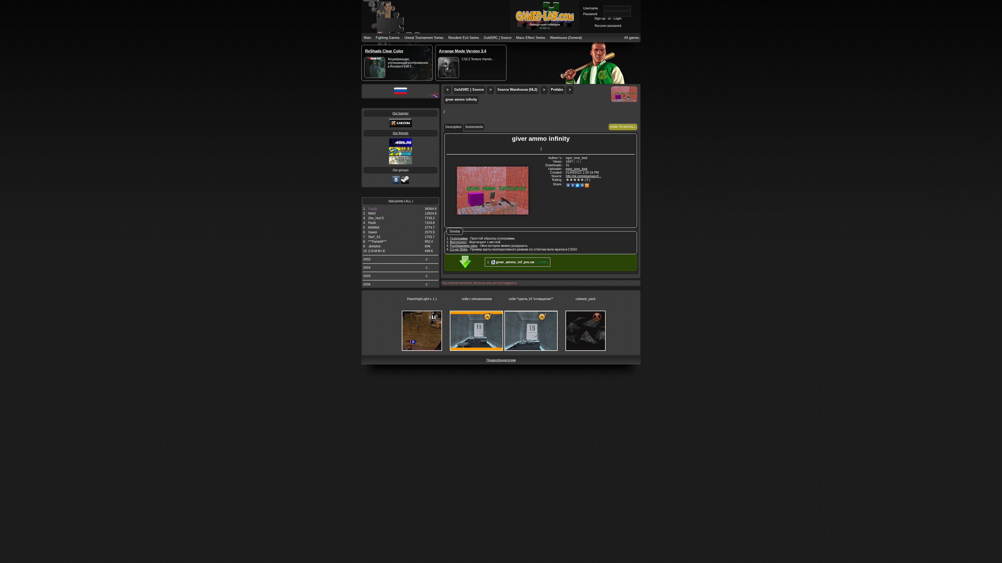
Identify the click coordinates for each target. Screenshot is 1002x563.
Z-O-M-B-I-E (376, 251)
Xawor (372, 232)
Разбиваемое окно (464, 246)
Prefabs (557, 89)
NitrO (371, 213)
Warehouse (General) (566, 38)
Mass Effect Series (530, 38)
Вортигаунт (458, 242)
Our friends (400, 133)
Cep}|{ (372, 209)
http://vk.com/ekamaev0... (583, 176)
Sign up (599, 18)
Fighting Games (388, 38)
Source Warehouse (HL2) (517, 89)
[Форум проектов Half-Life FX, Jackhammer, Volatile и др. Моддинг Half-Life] (400, 163)
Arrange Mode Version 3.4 (462, 51)
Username (590, 8)
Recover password (608, 26)
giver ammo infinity (461, 99)
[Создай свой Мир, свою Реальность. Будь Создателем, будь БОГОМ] (400, 154)
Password (590, 14)
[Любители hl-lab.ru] (405, 183)
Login (617, 18)
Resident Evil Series (463, 38)
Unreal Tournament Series (424, 38)
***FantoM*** (377, 241)
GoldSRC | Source (497, 38)
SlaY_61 (374, 237)
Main (367, 38)
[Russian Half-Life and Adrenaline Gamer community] (400, 145)
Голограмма (459, 238)
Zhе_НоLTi (376, 218)
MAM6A (373, 227)
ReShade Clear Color (384, 51)
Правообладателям (501, 360)
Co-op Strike (459, 249)
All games (631, 38)
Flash (372, 223)
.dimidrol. (374, 246)
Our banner (400, 113)
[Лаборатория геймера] (396, 183)
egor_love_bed (576, 169)
